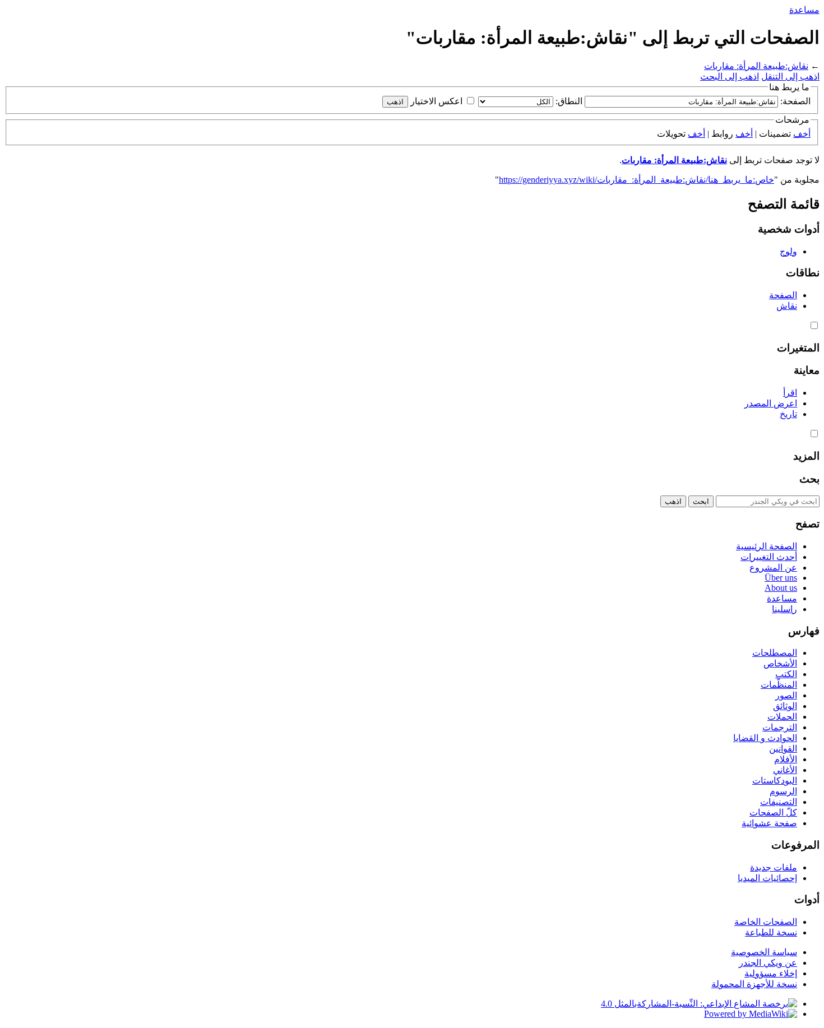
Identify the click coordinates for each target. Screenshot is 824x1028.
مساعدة (804, 10)
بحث (809, 479)
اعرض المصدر (770, 403)
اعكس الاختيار (436, 101)
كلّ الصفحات (773, 812)
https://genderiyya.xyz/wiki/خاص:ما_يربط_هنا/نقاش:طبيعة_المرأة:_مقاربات (636, 179)
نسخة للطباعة (771, 932)
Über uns (781, 577)
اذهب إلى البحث (729, 76)
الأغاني (785, 770)
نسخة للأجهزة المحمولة (754, 984)
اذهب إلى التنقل (790, 76)
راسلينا (784, 609)
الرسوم (783, 791)
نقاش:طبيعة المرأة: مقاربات (756, 66)
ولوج (788, 251)
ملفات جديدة (773, 867)
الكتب (786, 674)
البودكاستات (774, 780)
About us (781, 587)
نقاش (786, 306)
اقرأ (790, 392)
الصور (786, 695)
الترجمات (779, 727)
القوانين (783, 748)
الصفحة (783, 295)
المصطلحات (774, 652)
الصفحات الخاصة (765, 922)
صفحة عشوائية (769, 823)
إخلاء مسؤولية (770, 973)
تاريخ (788, 414)
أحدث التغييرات (768, 557)
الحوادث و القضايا (765, 738)
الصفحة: (795, 101)
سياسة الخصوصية (764, 952)
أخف (802, 133)
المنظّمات (779, 684)
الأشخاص (780, 663)
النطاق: (568, 101)
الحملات (782, 716)
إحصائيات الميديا (767, 878)
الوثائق (785, 706)
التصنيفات (778, 802)
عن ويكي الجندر (768, 962)
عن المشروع (773, 567)
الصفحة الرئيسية (766, 546)
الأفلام (785, 759)
